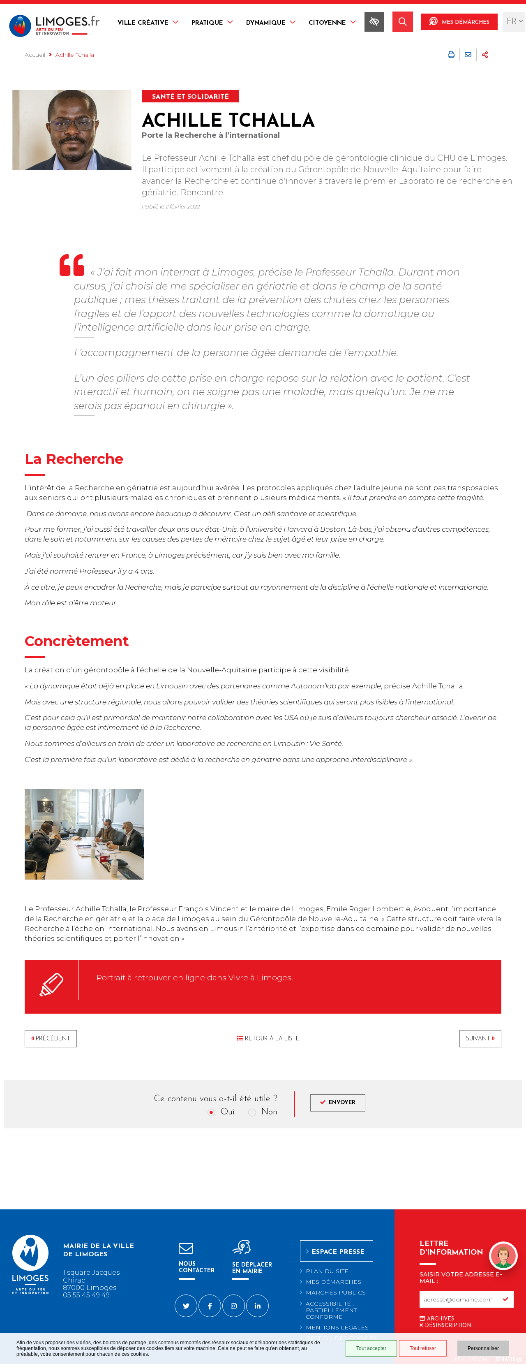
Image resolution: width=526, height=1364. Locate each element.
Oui (227, 1112)
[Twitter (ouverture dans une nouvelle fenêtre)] (186, 1306)
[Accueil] (54, 27)
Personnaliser (483, 1348)
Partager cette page (485, 55)
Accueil (35, 54)
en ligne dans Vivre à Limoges (232, 977)
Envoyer (342, 1102)
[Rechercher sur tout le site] (402, 22)
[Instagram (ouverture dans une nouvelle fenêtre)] (233, 1306)
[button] (503, 1257)
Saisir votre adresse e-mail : (461, 1277)
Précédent (53, 1039)
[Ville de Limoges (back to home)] (30, 1292)
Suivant (478, 1039)
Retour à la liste (272, 1039)
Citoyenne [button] (327, 23)
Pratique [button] (207, 23)
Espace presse (338, 1252)
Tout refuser (423, 1348)
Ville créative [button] (143, 23)
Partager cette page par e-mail (468, 55)
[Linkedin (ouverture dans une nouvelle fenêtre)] (257, 1306)
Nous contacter (197, 1267)
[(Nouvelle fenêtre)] (72, 130)
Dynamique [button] (266, 23)
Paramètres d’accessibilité (374, 22)
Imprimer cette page (451, 55)
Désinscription (448, 1325)
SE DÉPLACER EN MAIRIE (252, 1268)
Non (269, 1112)
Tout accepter (371, 1348)
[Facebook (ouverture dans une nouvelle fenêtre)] (209, 1306)
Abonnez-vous (505, 1299)
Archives (440, 1319)
